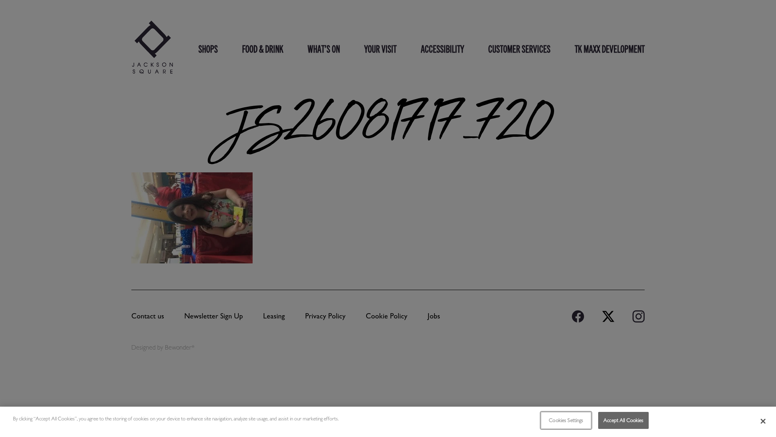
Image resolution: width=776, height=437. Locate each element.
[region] (388, 422)
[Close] (763, 421)
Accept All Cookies (623, 420)
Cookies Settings (566, 420)
